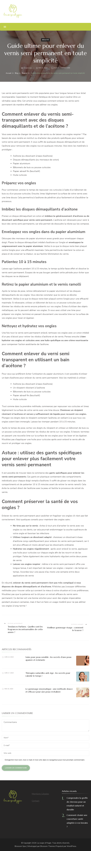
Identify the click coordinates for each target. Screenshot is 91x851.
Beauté (45, 40)
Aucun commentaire (62, 68)
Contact (35, 800)
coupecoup (28, 68)
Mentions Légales (40, 793)
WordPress (71, 846)
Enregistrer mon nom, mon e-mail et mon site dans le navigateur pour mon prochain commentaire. (45, 760)
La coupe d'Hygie (44, 843)
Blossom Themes (47, 846)
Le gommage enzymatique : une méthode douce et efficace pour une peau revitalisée (49, 690)
